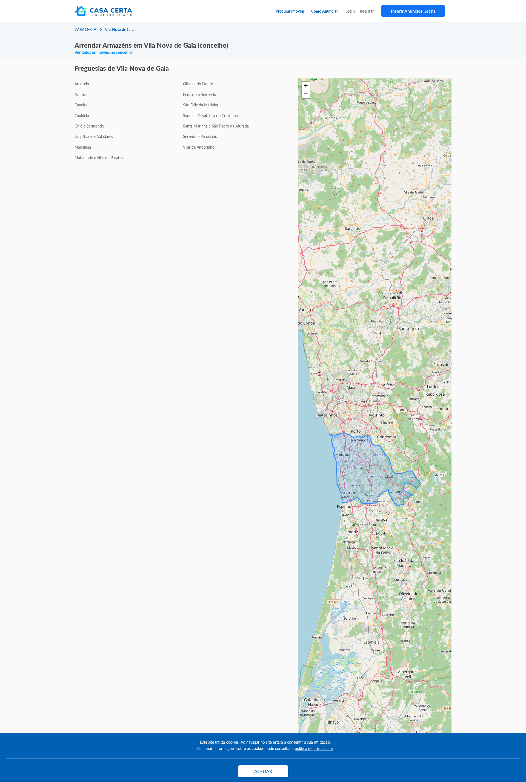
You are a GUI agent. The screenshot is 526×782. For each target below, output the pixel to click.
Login (350, 11)
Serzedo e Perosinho (200, 136)
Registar (367, 11)
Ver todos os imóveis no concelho (103, 52)
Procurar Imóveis (290, 11)
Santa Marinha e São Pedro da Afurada (216, 126)
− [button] (306, 93)
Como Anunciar (324, 11)
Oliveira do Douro (198, 83)
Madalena (83, 147)
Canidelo (82, 115)
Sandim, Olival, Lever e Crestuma (210, 115)
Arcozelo (82, 83)
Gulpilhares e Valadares (94, 136)
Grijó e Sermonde (89, 126)
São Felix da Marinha (200, 104)
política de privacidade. (314, 748)
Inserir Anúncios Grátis (413, 11)
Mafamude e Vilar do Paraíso (99, 157)
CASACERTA (85, 29)
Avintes (81, 94)
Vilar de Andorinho (199, 147)
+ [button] (306, 85)
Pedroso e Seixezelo (199, 94)
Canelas (81, 104)
